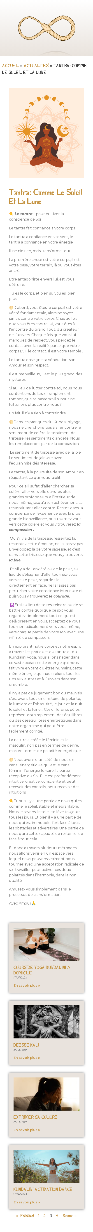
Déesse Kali (26, 1045)
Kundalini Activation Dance (43, 1190)
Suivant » (70, 1216)
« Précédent (25, 1216)
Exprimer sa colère (35, 1117)
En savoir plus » (27, 985)
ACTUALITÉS (36, 66)
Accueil (10, 66)
